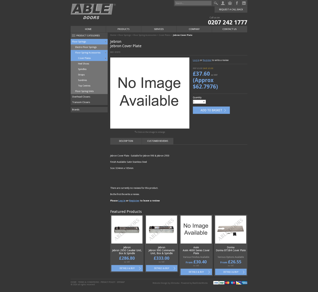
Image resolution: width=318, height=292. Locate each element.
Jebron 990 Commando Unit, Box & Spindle (162, 252)
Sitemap (121, 282)
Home (88, 29)
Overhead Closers (81, 96)
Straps (81, 74)
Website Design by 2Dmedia (166, 283)
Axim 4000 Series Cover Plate (196, 252)
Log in (196, 60)
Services (159, 29)
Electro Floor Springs (86, 47)
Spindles (82, 69)
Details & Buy (127, 268)
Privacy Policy (108, 282)
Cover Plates (84, 58)
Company (194, 29)
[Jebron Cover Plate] (149, 127)
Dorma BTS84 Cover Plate (231, 250)
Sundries (82, 80)
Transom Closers (81, 102)
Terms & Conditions (88, 282)
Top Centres (84, 85)
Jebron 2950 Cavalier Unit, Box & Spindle (127, 252)
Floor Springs (79, 41)
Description (126, 141)
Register (207, 60)
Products (124, 29)
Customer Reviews (157, 141)
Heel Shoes (83, 63)
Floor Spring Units (84, 91)
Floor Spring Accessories (87, 52)
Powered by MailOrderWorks (194, 283)
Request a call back (231, 9)
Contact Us (229, 29)
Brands (75, 109)
